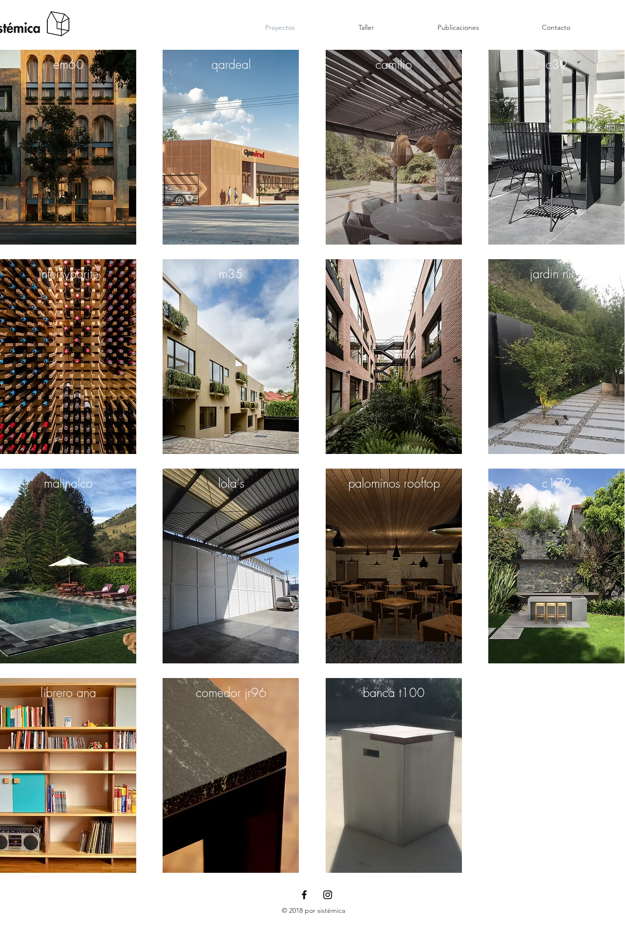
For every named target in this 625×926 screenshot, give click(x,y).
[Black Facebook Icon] (304, 895)
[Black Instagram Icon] (327, 895)
